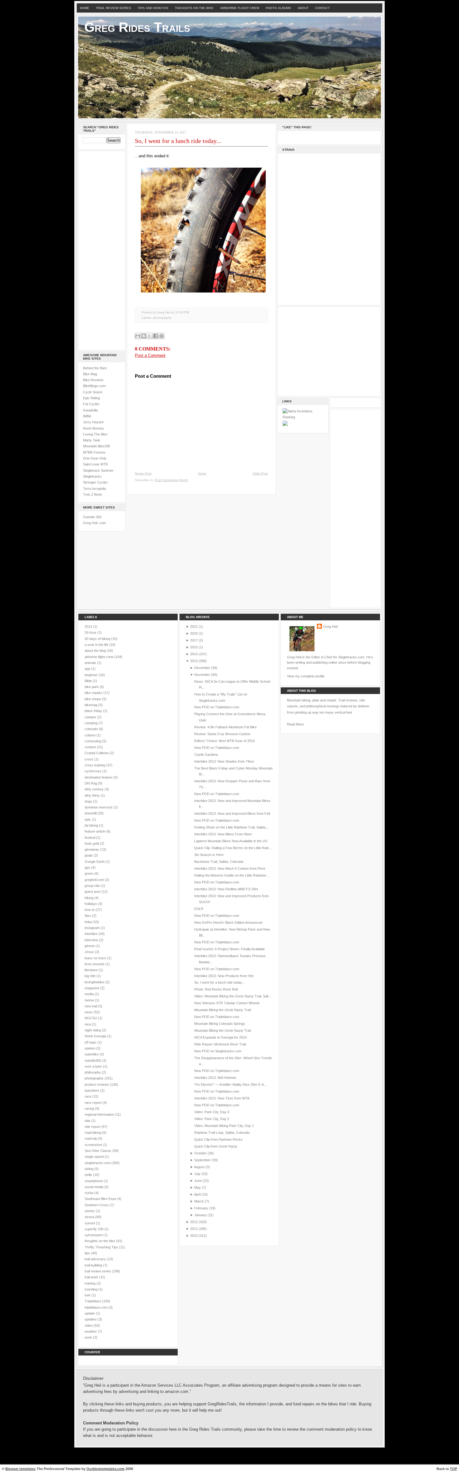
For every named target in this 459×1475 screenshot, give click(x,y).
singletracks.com (98, 1163)
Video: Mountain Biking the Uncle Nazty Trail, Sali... (232, 996)
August (199, 1167)
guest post (93, 891)
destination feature (99, 777)
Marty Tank (91, 440)
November (202, 674)
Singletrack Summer (98, 470)
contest (91, 747)
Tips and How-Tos (153, 8)
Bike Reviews (93, 380)
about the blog (96, 650)
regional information (100, 1114)
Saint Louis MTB (95, 464)
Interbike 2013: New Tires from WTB (221, 1098)
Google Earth (95, 861)
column (90, 735)
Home (84, 8)
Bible (89, 681)
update (90, 1313)
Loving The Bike (95, 434)
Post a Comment (150, 355)
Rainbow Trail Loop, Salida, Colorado (222, 1132)
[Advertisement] (102, 249)
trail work (92, 1277)
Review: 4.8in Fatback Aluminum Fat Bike (225, 727)
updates (91, 1319)
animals (91, 663)
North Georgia (96, 1036)
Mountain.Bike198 (96, 446)
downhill (91, 813)
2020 (194, 633)
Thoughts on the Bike (194, 8)
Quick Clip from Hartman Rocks (218, 1139)
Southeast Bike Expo (101, 1199)
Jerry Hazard (93, 422)
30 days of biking (98, 639)
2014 (194, 654)
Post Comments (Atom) (171, 480)
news (89, 1012)
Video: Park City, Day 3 (211, 1112)
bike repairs (94, 693)
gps (88, 867)
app (88, 669)
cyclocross (93, 771)
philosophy (93, 1072)
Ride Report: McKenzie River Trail (220, 1044)
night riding (93, 1030)
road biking (93, 1132)
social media (94, 1187)
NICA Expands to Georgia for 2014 (220, 1037)
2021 (194, 626)
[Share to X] (149, 336)
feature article (95, 831)
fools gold (92, 843)
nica (88, 1024)
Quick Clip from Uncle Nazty (215, 1146)
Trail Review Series (113, 8)
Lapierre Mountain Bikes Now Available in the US (230, 841)
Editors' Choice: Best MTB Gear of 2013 (224, 741)
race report (93, 1102)
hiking (89, 898)
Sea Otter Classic (98, 1151)
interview (92, 940)
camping (91, 723)
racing (90, 1108)
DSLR (198, 909)
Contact (322, 8)
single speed (95, 1156)
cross (89, 759)
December (202, 668)
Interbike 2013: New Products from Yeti (223, 976)
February (201, 1208)
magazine (92, 988)
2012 (194, 1222)
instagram (93, 928)
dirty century (95, 789)
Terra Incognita (94, 488)
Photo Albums (278, 8)
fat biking (92, 825)
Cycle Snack (92, 392)
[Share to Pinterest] (161, 336)
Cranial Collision (97, 753)
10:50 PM (182, 312)
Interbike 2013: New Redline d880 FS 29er (226, 889)
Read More (295, 724)
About (303, 8)
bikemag (91, 705)
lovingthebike (95, 982)
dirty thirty (93, 795)
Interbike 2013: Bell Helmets (215, 1077)
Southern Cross (97, 1205)
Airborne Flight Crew (239, 8)
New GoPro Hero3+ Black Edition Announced (228, 922)
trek (88, 1295)
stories (90, 1211)
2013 (89, 626)
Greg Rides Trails (137, 27)
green (89, 873)
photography (162, 317)
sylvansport (94, 1235)
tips (88, 1253)
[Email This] (138, 336)
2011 (194, 1229)
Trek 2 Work (92, 494)
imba (89, 922)
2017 (194, 640)
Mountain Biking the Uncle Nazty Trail (222, 1010)
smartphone (94, 1181)
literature (92, 970)
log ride (90, 976)
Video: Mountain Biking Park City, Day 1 (224, 1126)
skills (89, 1175)
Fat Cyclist (91, 404)
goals (89, 855)
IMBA (87, 416)
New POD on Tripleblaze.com (216, 707)
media (90, 994)
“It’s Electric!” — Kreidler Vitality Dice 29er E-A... (230, 1084)
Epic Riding (91, 398)
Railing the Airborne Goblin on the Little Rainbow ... (232, 875)
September (202, 1160)
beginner (92, 675)
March (199, 1201)
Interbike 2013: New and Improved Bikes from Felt (232, 813)
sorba (89, 1193)
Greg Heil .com (94, 523)
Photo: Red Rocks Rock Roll (216, 989)
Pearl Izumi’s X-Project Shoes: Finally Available (229, 949)
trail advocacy (96, 1259)
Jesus (90, 952)
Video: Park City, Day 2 (211, 1119)
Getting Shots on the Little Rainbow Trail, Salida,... (231, 827)
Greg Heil (330, 626)
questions (92, 1090)
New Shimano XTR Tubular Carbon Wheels (227, 1003)
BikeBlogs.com (94, 386)
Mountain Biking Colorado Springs (219, 1023)
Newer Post (143, 473)
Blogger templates (20, 1469)
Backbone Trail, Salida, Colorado (219, 861)
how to (90, 910)
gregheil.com (95, 880)
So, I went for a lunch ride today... (178, 140)
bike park (92, 687)
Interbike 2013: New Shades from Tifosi (224, 761)
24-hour (91, 632)
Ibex (88, 915)
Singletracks (92, 476)
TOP (453, 1469)
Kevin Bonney (93, 428)
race (88, 1096)
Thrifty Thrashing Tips (102, 1247)
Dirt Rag (91, 783)
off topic (91, 1042)
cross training (95, 765)
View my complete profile (305, 676)
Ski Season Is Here (209, 855)
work (89, 1337)
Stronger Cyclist (95, 482)
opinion (90, 1048)
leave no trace (96, 958)
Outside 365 (92, 517)
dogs (89, 801)
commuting (93, 741)
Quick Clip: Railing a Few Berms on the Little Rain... (233, 848)
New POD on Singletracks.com (217, 1051)
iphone (90, 946)
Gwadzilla (90, 410)
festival (90, 837)
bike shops (93, 699)
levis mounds (95, 964)
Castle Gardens (206, 754)
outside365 (93, 1060)
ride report (93, 1126)
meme (90, 1000)
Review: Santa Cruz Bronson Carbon (222, 734)
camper (91, 717)
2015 (194, 647)
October (200, 1153)
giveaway (92, 849)
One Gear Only (94, 458)
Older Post (260, 473)
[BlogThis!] (144, 336)
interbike (91, 934)
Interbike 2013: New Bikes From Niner (223, 834)
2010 (194, 1235)
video (89, 1325)
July (197, 1174)
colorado (92, 729)
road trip (91, 1138)
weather (91, 1331)
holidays (91, 904)
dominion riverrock (99, 807)
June (198, 1180)
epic (88, 819)
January (200, 1215)
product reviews (97, 1084)
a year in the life (97, 645)
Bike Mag (90, 374)
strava (90, 1217)
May (197, 1187)
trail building (94, 1265)
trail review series (98, 1271)
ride (88, 1121)
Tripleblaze (93, 1301)
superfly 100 (94, 1229)
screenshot (94, 1145)
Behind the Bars (95, 368)
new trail (91, 1006)
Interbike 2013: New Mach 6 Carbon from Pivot (229, 868)
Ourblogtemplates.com (105, 1469)
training (90, 1283)
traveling (91, 1289)
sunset (90, 1223)
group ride (93, 885)
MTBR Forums (94, 452)
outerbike (92, 1054)
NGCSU (91, 1018)
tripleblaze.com (96, 1307)
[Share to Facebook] (155, 336)
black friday (94, 711)
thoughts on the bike (100, 1241)
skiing (89, 1169)
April (197, 1194)
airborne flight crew (99, 657)
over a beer (94, 1066)
